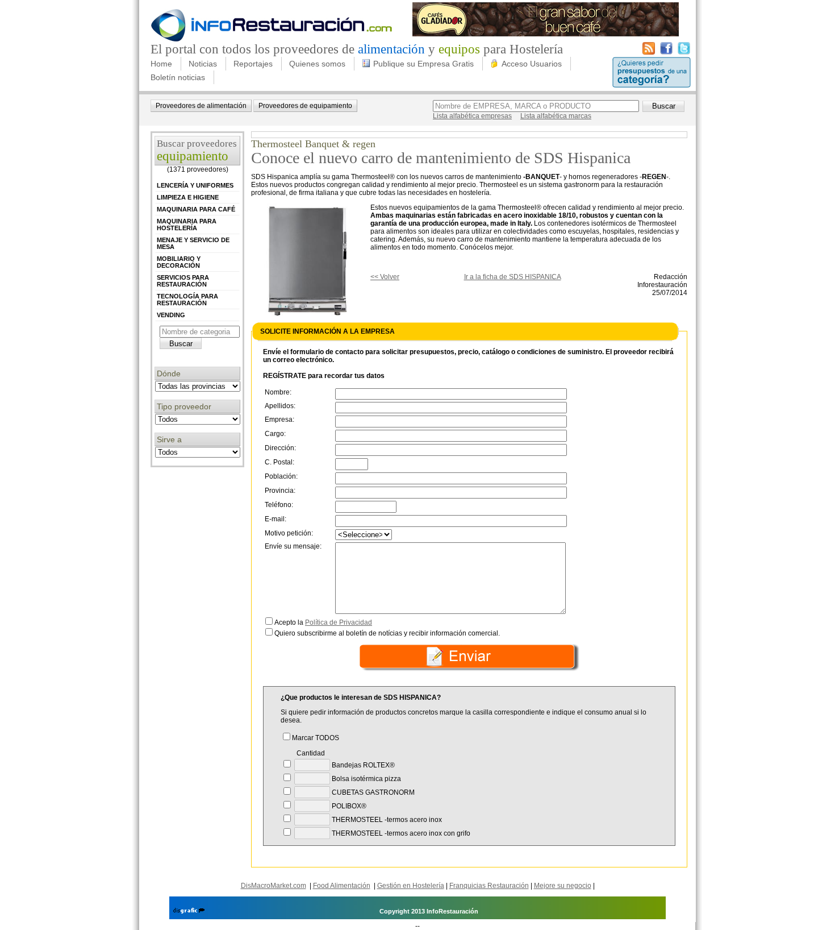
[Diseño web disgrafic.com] (188, 911)
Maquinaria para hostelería (186, 224)
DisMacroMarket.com (273, 886)
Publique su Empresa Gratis (423, 63)
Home (161, 63)
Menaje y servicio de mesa (193, 243)
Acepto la (323, 622)
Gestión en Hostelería (410, 886)
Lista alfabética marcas (555, 116)
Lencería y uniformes (195, 185)
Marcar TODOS (315, 738)
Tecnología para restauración (187, 299)
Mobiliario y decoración (179, 262)
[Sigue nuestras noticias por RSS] (648, 52)
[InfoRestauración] (272, 40)
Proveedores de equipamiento (305, 106)
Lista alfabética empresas (472, 116)
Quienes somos (317, 63)
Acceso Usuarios (532, 63)
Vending (171, 315)
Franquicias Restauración (489, 886)
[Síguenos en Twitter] (684, 52)
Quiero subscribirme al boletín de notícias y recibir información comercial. (387, 633)
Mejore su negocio (562, 886)
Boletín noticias (178, 77)
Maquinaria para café (196, 209)
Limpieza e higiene (188, 197)
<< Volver (384, 277)
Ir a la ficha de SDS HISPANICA (512, 277)
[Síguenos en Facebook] (666, 52)
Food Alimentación (341, 886)
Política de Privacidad (338, 622)
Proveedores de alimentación (201, 106)
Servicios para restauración (183, 281)
